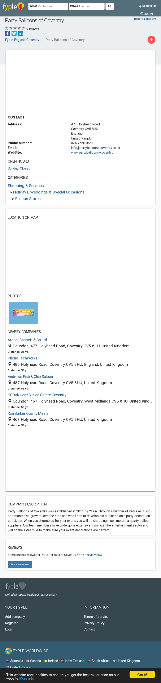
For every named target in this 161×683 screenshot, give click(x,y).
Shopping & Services (26, 185)
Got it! (142, 674)
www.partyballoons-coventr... (92, 152)
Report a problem (145, 18)
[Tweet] (14, 33)
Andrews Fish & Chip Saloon (30, 377)
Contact (89, 629)
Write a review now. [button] (90, 555)
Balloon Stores (28, 198)
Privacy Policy (94, 623)
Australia (16, 661)
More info (26, 678)
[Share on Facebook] (7, 33)
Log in (148, 14)
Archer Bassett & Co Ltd (27, 340)
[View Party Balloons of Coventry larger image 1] (23, 313)
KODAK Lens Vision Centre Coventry (37, 395)
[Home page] (13, 6)
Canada (35, 661)
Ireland (52, 661)
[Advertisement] (43, 81)
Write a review (19, 564)
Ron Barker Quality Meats (28, 413)
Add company (15, 617)
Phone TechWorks (23, 358)
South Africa (100, 661)
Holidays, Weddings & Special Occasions (48, 192)
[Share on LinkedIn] (20, 33)
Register (149, 6)
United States (19, 667)
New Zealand (74, 661)
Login (9, 629)
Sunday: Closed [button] (19, 168)
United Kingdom (128, 661)
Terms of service (96, 617)
